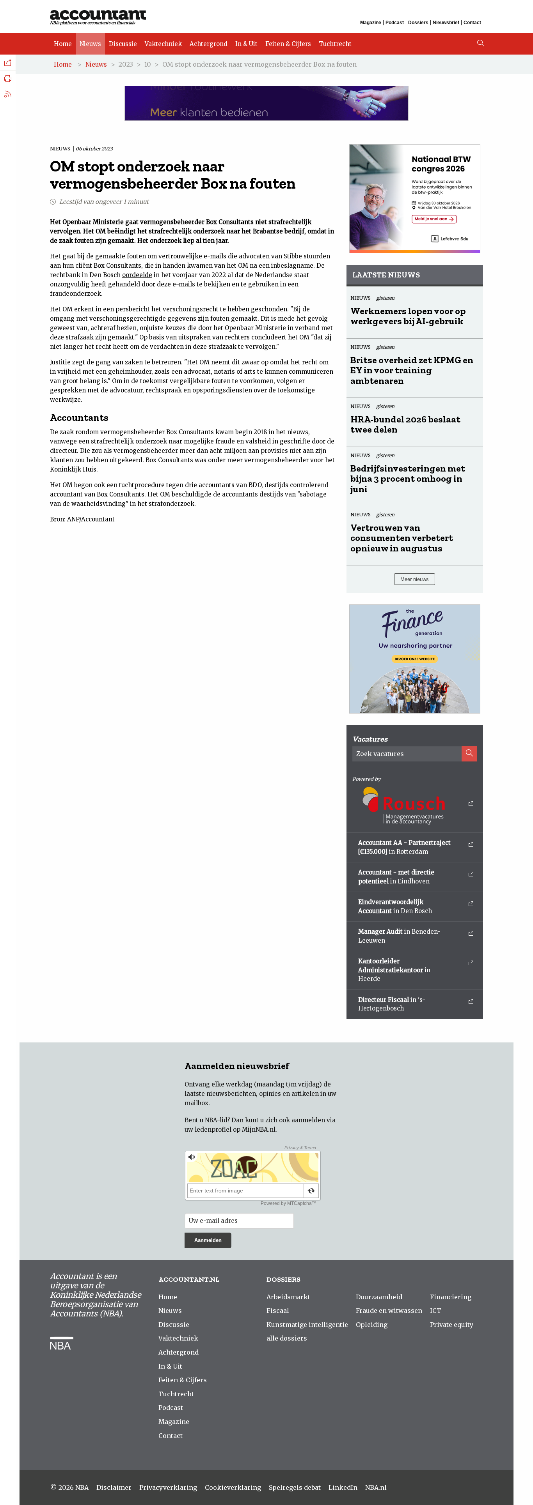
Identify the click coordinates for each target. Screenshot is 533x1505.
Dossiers (418, 22)
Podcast (395, 22)
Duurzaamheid (379, 1297)
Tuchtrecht (335, 44)
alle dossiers (286, 1338)
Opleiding (371, 1324)
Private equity (451, 1324)
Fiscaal (277, 1310)
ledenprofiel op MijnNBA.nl (235, 1129)
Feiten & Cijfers (288, 44)
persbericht (132, 309)
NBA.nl (376, 1487)
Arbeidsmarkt (288, 1297)
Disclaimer (113, 1487)
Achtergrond (208, 44)
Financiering (450, 1297)
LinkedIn (343, 1487)
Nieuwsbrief (446, 22)
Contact (472, 22)
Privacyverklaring (168, 1487)
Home (63, 44)
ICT (435, 1310)
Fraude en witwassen (389, 1310)
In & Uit (246, 44)
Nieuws (90, 44)
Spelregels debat (295, 1487)
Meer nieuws (414, 579)
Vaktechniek (163, 44)
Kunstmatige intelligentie (307, 1324)
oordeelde (137, 275)
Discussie (123, 44)
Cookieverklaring (233, 1487)
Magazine (370, 22)
